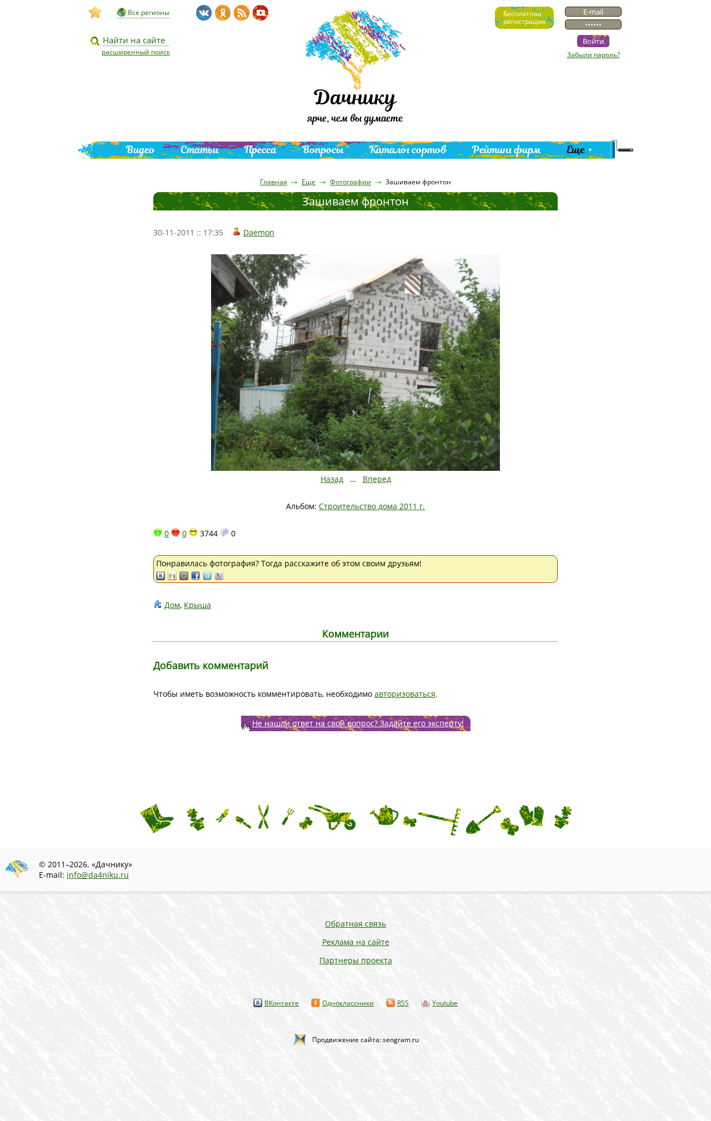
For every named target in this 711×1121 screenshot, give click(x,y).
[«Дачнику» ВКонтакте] (204, 13)
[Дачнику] (95, 12)
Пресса (260, 150)
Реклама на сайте (355, 942)
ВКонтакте (281, 1003)
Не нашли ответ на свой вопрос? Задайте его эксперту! (358, 723)
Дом (172, 605)
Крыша (197, 605)
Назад (332, 479)
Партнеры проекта (355, 960)
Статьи (200, 150)
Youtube (445, 1003)
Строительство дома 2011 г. (372, 506)
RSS (403, 1003)
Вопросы (323, 150)
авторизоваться (404, 693)
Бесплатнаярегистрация (524, 17)
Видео (140, 150)
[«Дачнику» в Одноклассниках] (223, 13)
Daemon (258, 232)
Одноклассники (348, 1003)
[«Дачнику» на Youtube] (260, 13)
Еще (576, 150)
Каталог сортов (408, 150)
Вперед (377, 479)
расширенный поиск (136, 52)
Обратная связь (355, 923)
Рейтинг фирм (506, 150)
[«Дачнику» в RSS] (241, 13)
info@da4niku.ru (98, 874)
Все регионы (148, 12)
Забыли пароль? (593, 54)
